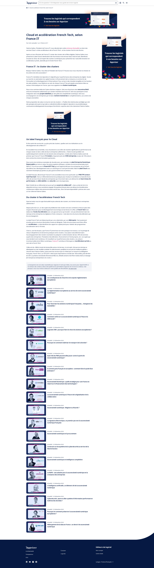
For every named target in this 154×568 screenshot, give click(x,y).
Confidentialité (30, 551)
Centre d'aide (99, 553)
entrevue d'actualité (72, 48)
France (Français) (106, 562)
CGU (27, 557)
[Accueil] (27, 7)
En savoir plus (73, 268)
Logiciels (63, 553)
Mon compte (99, 550)
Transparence (29, 554)
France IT (55, 241)
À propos (63, 550)
